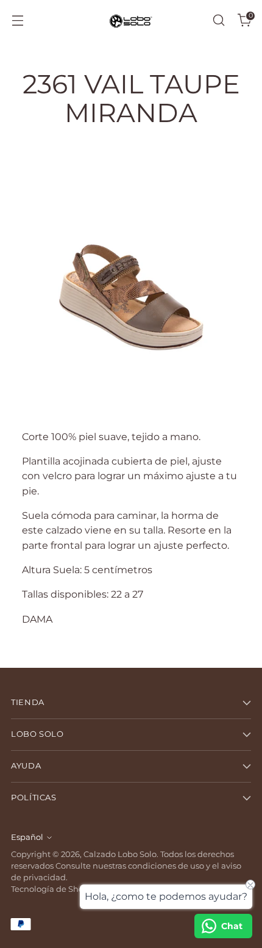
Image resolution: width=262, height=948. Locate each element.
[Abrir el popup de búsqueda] (218, 20)
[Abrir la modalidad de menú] (17, 20)
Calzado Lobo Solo (120, 854)
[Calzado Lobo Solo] (131, 20)
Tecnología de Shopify (54, 889)
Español (27, 837)
